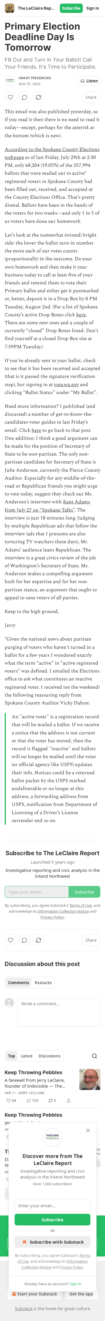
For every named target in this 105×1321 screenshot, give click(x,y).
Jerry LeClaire (31, 1093)
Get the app (81, 1294)
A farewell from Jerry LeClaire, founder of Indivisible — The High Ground (35, 1083)
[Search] (94, 1056)
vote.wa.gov (66, 384)
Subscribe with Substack (57, 1242)
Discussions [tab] (49, 1056)
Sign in (92, 8)
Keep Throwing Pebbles (33, 1072)
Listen (92, 81)
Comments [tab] (18, 982)
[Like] (10, 97)
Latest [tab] (27, 1056)
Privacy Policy (71, 1267)
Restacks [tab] (43, 982)
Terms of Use (80, 905)
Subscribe (71, 8)
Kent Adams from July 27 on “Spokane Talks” (47, 506)
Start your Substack (37, 1294)
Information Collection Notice (63, 911)
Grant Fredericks (35, 78)
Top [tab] (11, 1056)
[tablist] (30, 983)
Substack (23, 1308)
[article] (52, 1086)
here (81, 315)
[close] (88, 1130)
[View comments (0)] (24, 97)
